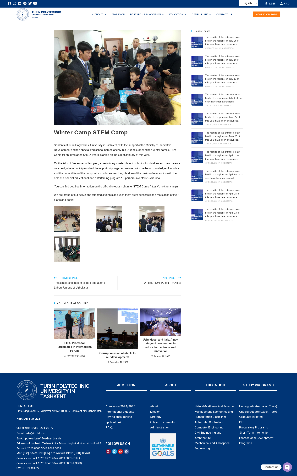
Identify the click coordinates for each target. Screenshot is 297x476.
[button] (266, 14)
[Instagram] (14, 3)
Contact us (224, 14)
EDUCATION (176, 14)
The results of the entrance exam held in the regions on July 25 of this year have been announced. (222, 41)
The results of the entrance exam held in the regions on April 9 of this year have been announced (224, 175)
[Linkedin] (19, 3)
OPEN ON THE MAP (28, 419)
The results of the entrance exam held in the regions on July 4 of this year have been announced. (224, 98)
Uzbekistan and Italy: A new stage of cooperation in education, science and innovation (160, 345)
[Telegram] (25, 3)
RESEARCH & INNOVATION (145, 14)
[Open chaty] (287, 467)
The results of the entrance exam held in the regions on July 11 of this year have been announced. (222, 79)
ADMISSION (118, 14)
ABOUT (99, 14)
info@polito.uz (35, 433)
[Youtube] (35, 3)
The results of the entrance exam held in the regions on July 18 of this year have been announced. (222, 60)
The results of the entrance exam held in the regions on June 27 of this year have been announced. (222, 117)
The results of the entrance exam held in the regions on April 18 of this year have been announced (222, 213)
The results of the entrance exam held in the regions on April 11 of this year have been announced (222, 155)
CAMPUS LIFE (200, 14)
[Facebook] (9, 3)
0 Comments (228, 48)
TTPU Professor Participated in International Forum (74, 347)
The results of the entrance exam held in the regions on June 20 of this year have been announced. (222, 136)
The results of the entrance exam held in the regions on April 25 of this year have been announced (222, 194)
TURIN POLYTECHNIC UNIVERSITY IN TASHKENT (64, 391)
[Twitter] (30, 3)
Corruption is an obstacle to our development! (117, 355)
